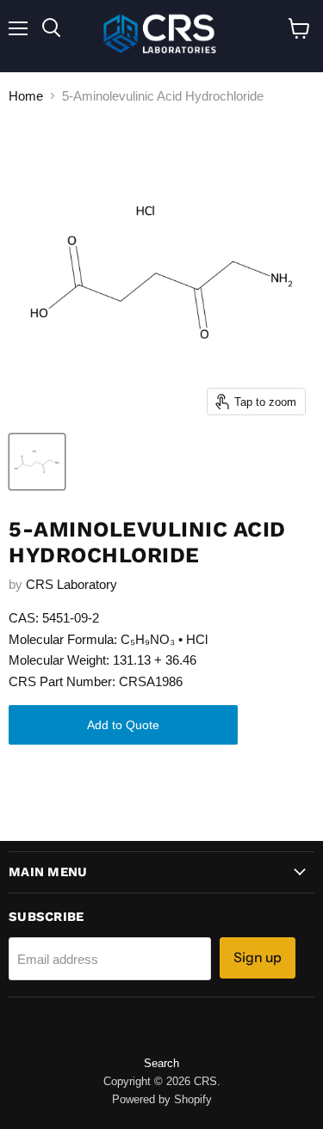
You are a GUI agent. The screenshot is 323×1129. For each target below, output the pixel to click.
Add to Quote (123, 725)
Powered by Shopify (162, 1099)
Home (26, 96)
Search (161, 1063)
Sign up (257, 957)
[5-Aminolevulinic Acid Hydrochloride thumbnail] (37, 461)
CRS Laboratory (71, 584)
